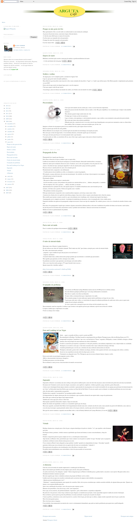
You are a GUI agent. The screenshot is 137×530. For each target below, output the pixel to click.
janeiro (9, 184)
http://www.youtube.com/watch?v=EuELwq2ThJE (56, 269)
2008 (7, 121)
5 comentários (66, 143)
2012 (7, 111)
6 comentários (66, 64)
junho (9, 139)
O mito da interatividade (52, 241)
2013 (7, 108)
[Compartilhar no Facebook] (62, 43)
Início (3, 22)
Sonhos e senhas (49, 74)
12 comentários (66, 215)
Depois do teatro (49, 55)
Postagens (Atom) (52, 520)
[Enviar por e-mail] (56, 43)
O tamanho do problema (51, 284)
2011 (7, 113)
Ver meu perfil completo (21, 50)
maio (8, 142)
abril (8, 176)
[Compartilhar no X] (60, 43)
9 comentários (66, 414)
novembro (10, 126)
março (9, 179)
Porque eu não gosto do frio (53, 29)
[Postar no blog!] (58, 43)
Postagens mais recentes (49, 516)
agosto (9, 134)
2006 (7, 190)
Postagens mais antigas (127, 516)
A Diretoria (47, 465)
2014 (7, 106)
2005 (7, 193)
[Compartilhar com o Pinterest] (64, 43)
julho (9, 137)
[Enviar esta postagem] (73, 46)
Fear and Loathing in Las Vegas (54, 330)
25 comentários (66, 46)
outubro (9, 129)
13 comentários (66, 93)
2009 (7, 119)
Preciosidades (48, 102)
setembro (10, 131)
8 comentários (66, 321)
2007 (7, 187)
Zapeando (46, 380)
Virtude (45, 423)
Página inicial (88, 516)
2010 (7, 116)
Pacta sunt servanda (50, 225)
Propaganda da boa (50, 152)
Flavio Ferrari (20, 45)
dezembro (10, 124)
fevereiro (10, 181)
